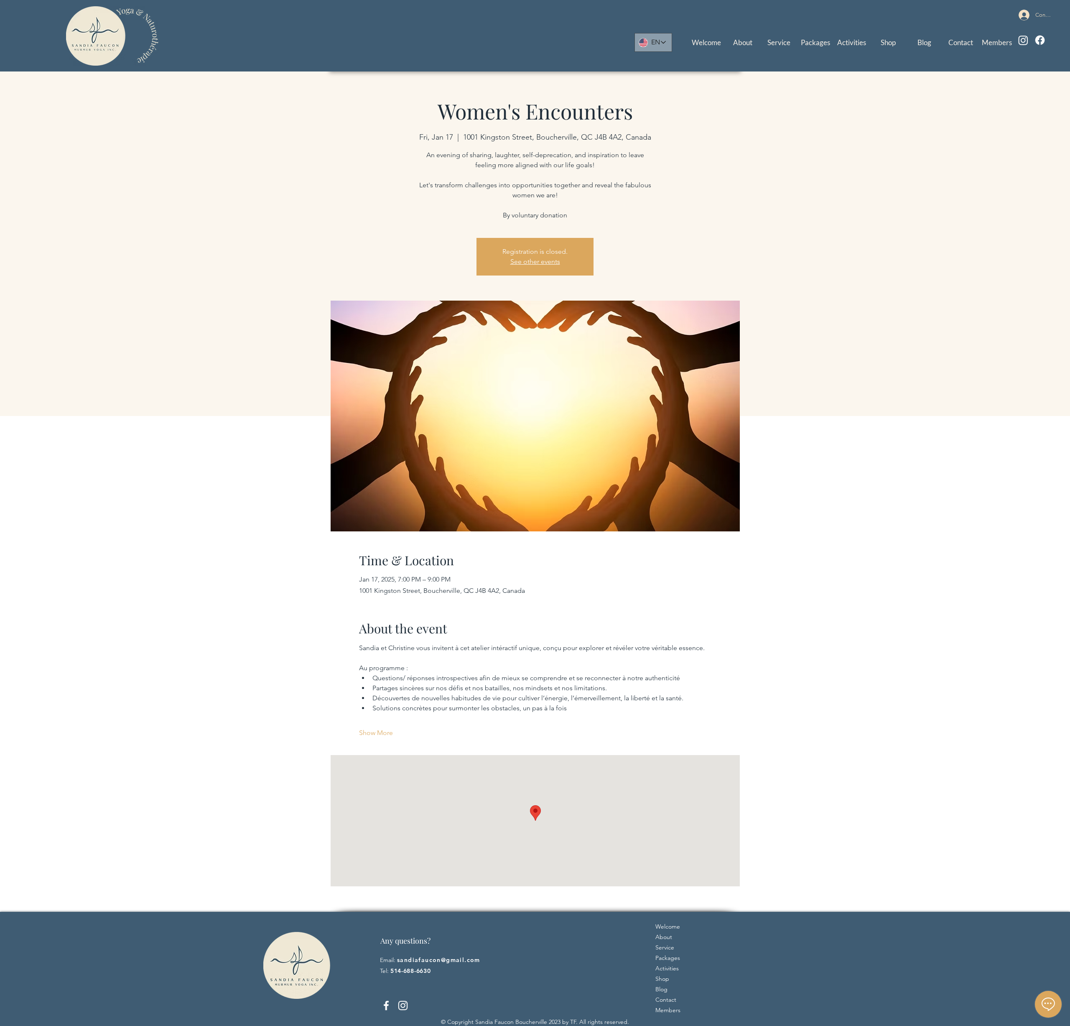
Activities (667, 968)
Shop (662, 979)
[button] (779, 42)
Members (667, 1010)
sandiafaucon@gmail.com (438, 960)
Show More (376, 733)
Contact (665, 999)
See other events (535, 261)
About (663, 937)
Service (664, 947)
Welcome (667, 926)
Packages (667, 958)
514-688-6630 (410, 971)
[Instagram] (1023, 40)
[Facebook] (1040, 40)
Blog (661, 989)
